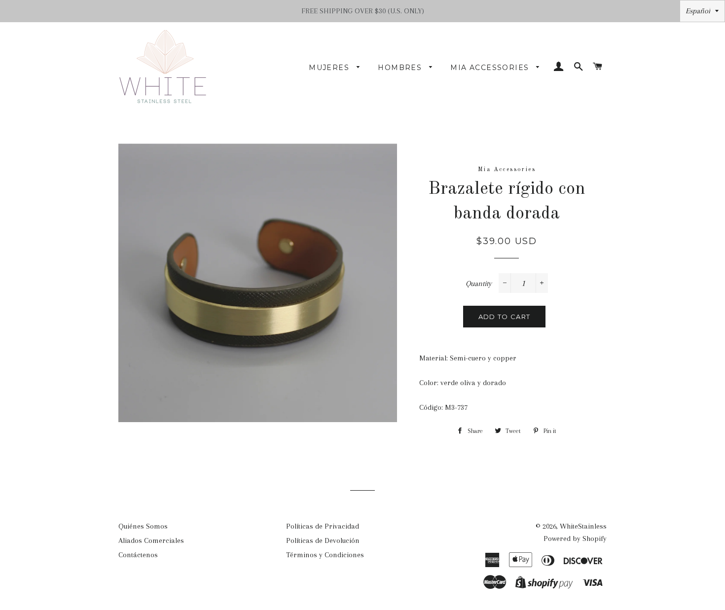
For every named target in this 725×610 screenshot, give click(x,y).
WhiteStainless (583, 526)
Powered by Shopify (575, 538)
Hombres (401, 67)
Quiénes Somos (143, 526)
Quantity (479, 283)
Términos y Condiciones (325, 554)
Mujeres (330, 67)
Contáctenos (138, 554)
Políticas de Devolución (323, 540)
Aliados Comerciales (151, 540)
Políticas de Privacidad (322, 526)
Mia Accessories (490, 67)
